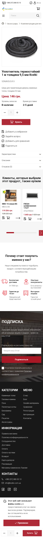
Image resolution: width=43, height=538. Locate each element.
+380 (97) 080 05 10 (13, 479)
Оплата (5, 449)
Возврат (5, 456)
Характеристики (9, 154)
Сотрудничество (9, 441)
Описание (6, 160)
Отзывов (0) (7, 166)
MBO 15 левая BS (9, 204)
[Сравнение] (31, 3)
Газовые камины (9, 399)
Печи (4, 403)
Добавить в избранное (16, 131)
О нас (25, 395)
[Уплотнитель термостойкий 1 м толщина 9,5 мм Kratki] (21, 47)
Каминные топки (8, 395)
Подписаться (21, 359)
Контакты (27, 418)
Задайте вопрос (13, 136)
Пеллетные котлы (9, 407)
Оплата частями (8, 453)
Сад (3, 414)
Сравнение (27, 407)
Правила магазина (9, 434)
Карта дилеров (8, 460)
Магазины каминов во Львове (14, 468)
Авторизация (28, 414)
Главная (3, 23)
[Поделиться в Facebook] (3, 146)
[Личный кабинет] (35, 3)
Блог (25, 399)
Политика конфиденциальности (15, 437)
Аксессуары (12, 24)
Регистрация (28, 411)
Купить (18, 122)
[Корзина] (38, 8)
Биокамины (6, 411)
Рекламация (7, 464)
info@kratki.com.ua (13, 483)
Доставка (6, 445)
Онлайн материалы (31, 403)
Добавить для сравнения (17, 141)
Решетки (5, 418)
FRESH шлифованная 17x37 (30, 206)
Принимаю (23, 523)
